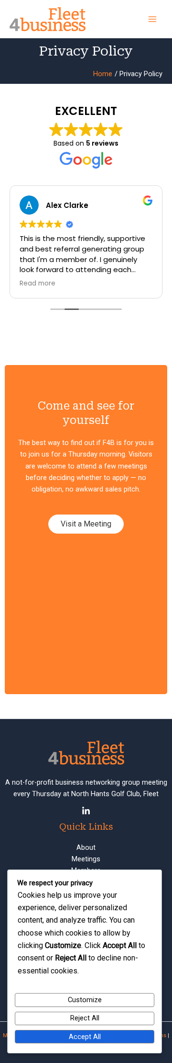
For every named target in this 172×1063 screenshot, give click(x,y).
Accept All (85, 1036)
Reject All (84, 1018)
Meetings (86, 859)
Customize (85, 999)
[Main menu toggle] (152, 19)
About (86, 847)
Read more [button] (37, 283)
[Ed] (86, 811)
